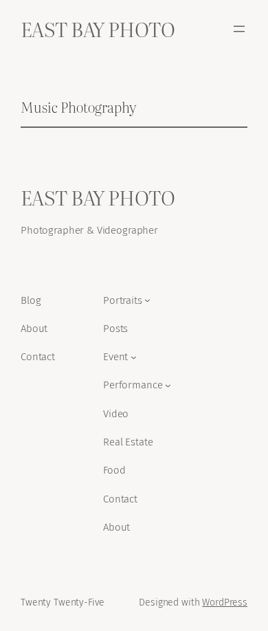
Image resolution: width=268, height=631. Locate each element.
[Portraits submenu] (147, 300)
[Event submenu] (134, 357)
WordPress (224, 602)
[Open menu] (239, 29)
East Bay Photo (98, 28)
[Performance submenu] (168, 385)
